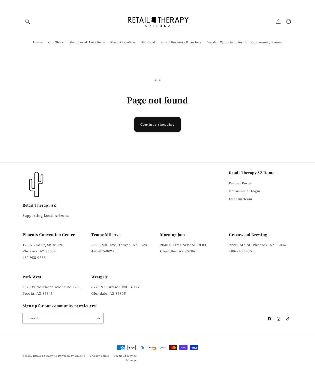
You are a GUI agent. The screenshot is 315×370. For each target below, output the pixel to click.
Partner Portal (240, 183)
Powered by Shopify (71, 356)
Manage (131, 360)
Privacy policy (99, 356)
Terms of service (125, 356)
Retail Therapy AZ (45, 356)
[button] (27, 21)
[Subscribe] (98, 318)
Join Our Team (240, 199)
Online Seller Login (244, 191)
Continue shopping (157, 124)
